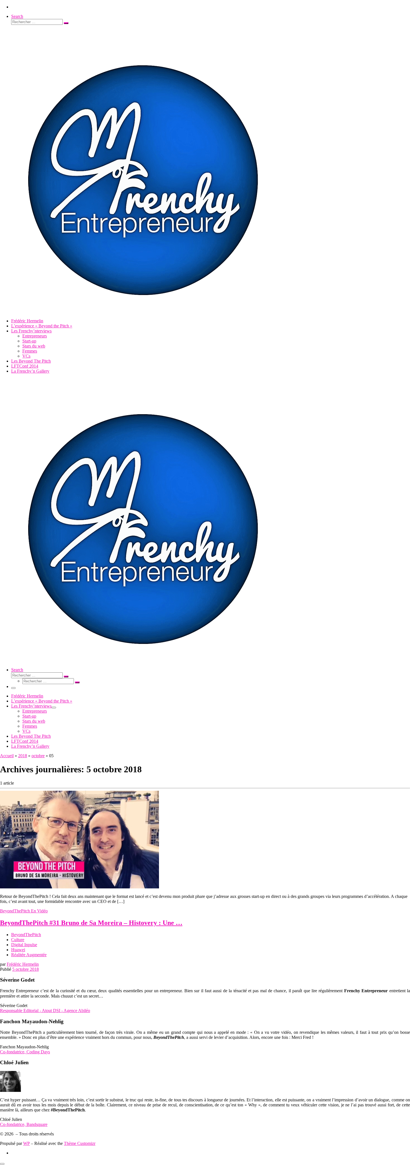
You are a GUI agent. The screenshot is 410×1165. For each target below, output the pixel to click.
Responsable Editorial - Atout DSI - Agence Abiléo (45, 1010)
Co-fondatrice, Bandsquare (23, 1124)
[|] (141, 311)
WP (26, 1143)
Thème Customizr (79, 1143)
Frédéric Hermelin (23, 964)
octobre (38, 755)
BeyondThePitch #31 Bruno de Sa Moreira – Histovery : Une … (91, 922)
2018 (22, 755)
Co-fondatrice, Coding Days (25, 1051)
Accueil (7, 755)
